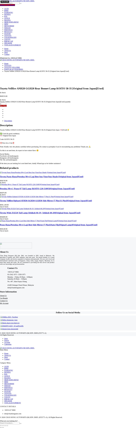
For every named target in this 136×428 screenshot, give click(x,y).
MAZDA (7, 20)
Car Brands (4, 298)
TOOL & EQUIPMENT (12, 45)
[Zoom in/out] (1, 425)
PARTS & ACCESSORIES (13, 69)
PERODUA (8, 30)
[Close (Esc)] (7, 425)
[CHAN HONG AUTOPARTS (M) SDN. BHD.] (17, 1)
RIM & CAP (8, 41)
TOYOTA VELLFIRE (12, 67)
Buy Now (3, 106)
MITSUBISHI (9, 26)
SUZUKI (7, 33)
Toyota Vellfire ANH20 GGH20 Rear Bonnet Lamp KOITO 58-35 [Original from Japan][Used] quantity (35, 102)
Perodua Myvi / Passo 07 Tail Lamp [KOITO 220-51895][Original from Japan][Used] (37, 189)
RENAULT (8, 32)
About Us (7, 50)
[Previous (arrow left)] (1, 427)
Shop (6, 52)
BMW (6, 10)
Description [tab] (8, 121)
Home (6, 49)
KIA (5, 16)
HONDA (7, 14)
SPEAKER (8, 43)
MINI (6, 24)
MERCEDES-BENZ (11, 22)
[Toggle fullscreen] (3, 425)
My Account (4, 303)
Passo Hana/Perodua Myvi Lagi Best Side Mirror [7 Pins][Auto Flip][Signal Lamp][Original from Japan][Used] (48, 225)
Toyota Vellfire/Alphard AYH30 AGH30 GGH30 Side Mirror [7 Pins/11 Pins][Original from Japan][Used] (46, 201)
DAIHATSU (8, 12)
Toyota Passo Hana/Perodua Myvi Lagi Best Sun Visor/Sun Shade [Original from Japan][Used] (41, 176)
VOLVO (7, 39)
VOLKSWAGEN (10, 37)
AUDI (6, 9)
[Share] (5, 425)
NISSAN (7, 28)
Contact (6, 54)
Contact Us (4, 301)
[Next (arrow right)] (3, 427)
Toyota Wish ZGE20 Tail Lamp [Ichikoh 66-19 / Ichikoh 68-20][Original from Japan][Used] (40, 213)
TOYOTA (7, 35)
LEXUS (7, 18)
